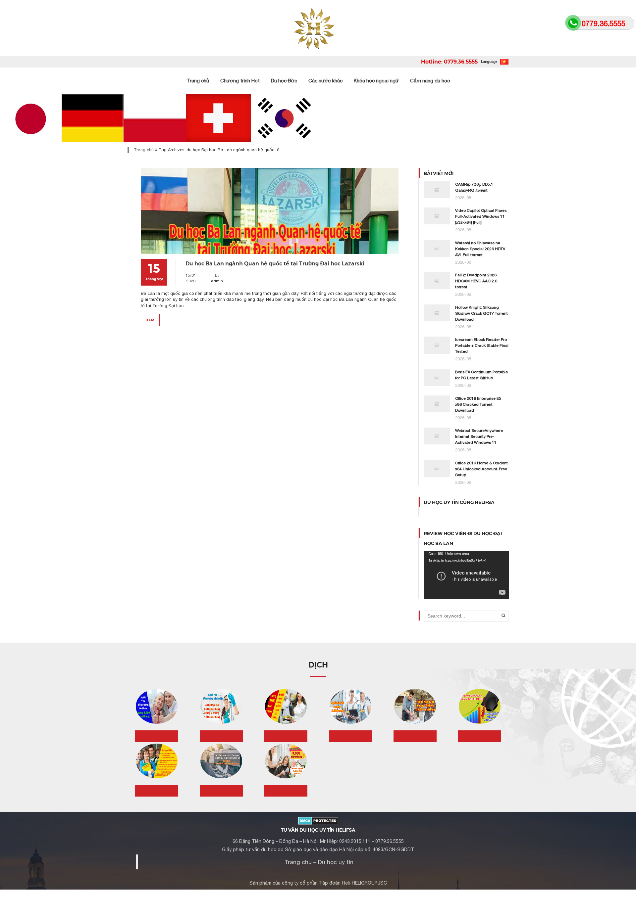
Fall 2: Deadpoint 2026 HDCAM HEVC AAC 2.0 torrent (476, 281)
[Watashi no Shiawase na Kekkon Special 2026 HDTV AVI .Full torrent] (437, 248)
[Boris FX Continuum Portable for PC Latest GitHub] (437, 377)
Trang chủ (197, 80)
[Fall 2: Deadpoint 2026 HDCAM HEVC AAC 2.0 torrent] (437, 280)
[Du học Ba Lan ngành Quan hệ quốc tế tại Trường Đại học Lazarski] (269, 211)
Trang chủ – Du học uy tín (319, 861)
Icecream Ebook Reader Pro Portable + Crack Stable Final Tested (481, 345)
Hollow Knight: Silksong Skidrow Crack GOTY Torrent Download (481, 313)
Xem (150, 319)
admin (217, 281)
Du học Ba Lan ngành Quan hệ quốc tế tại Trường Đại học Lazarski (275, 263)
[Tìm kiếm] (503, 615)
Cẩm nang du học (430, 80)
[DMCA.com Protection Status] (318, 820)
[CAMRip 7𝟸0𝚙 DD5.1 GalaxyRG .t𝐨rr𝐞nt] (437, 189)
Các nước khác (325, 80)
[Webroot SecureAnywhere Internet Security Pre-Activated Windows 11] (437, 435)
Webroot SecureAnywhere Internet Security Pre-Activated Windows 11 (479, 436)
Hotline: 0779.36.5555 (449, 61)
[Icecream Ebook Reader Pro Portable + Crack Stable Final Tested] (437, 344)
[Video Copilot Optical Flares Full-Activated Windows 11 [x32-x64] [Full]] (437, 215)
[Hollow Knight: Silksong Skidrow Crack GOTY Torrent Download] (437, 312)
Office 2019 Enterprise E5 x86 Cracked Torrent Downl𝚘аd (478, 404)
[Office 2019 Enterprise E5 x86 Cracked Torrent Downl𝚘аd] (437, 403)
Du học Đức (284, 80)
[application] (466, 575)
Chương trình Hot (240, 80)
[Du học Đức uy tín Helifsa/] (318, 28)
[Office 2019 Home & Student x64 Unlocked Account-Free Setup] (437, 468)
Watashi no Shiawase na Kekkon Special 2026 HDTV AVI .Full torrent (480, 249)
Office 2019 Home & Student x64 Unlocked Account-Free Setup (481, 469)
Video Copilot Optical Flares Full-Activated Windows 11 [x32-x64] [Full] (480, 216)
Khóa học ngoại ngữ (376, 80)
